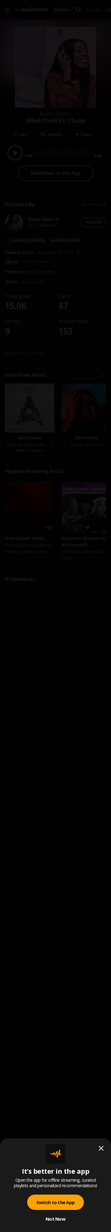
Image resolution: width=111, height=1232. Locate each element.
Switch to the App (55, 1202)
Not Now (55, 1219)
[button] (55, 616)
